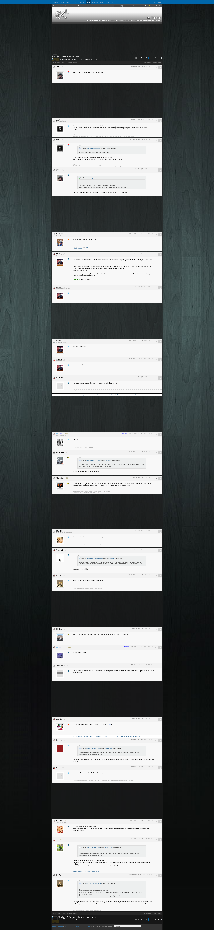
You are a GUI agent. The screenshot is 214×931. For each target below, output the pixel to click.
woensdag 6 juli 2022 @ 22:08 (137, 286)
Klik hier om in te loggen (71, 5)
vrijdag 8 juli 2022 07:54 (93, 748)
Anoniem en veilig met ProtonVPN (107, 736)
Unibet (63, 63)
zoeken (107, 2)
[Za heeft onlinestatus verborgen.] (54, 839)
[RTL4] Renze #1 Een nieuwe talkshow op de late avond (75, 59)
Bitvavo (75, 63)
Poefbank (59, 378)
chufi (58, 234)
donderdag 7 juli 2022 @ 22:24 (137, 530)
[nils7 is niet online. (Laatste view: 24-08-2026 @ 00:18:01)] (54, 121)
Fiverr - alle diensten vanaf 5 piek (81, 736)
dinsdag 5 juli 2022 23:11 (93, 148)
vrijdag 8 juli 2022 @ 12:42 (138, 766)
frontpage (56, 2)
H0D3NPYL (109, 460)
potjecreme (60, 452)
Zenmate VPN (107, 395)
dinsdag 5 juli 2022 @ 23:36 (137, 169)
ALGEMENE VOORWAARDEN (73, 926)
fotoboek (95, 2)
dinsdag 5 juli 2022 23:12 (93, 178)
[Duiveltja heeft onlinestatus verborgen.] (54, 740)
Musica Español (77, 248)
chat (101, 2)
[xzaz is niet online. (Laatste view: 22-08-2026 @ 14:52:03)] (54, 67)
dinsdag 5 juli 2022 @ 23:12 (137, 139)
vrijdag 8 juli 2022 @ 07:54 (138, 664)
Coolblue (69, 63)
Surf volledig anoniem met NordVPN (87, 395)
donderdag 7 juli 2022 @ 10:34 (137, 451)
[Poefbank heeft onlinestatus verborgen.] (54, 378)
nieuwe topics (157, 63)
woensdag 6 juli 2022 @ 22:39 (137, 358)
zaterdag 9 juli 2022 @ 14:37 (137, 820)
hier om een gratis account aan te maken (90, 5)
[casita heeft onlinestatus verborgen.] (54, 768)
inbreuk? (157, 5)
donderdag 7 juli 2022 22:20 (95, 558)
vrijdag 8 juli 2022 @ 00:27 (138, 628)
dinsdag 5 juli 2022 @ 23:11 (137, 66)
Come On (75, 250)
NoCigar (59, 629)
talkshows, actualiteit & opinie (71, 57)
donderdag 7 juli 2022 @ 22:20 (137, 477)
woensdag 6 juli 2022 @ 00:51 (137, 233)
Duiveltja (59, 740)
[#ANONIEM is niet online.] (54, 665)
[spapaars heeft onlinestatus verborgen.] (54, 821)
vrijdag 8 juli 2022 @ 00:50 (138, 646)
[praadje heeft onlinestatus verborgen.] (54, 719)
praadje (59, 719)
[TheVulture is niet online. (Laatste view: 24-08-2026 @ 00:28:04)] (54, 478)
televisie (59, 57)
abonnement (56, 63)
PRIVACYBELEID (57, 926)
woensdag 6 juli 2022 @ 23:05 (137, 433)
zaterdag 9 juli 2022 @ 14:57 (137, 838)
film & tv (75, 2)
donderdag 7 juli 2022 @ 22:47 (137, 574)
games (68, 2)
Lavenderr (62, 647)
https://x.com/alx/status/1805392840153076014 (86, 871)
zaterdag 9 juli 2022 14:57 (93, 883)
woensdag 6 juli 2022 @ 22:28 (137, 340)
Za (57, 839)
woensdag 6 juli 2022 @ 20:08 (137, 253)
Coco (60, 433)
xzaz (58, 66)
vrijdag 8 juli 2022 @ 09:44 (138, 718)
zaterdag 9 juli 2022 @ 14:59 (137, 874)
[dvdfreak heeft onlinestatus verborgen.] (54, 254)
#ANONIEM (60, 665)
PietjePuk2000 (109, 748)
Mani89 (59, 531)
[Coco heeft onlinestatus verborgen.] (54, 434)
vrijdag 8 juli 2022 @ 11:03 (138, 739)
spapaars (59, 821)
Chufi (86, 247)
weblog (82, 2)
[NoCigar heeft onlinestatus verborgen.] (54, 629)
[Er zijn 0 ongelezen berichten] (155, 2)
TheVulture (60, 478)
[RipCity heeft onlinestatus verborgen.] (54, 575)
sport (62, 2)
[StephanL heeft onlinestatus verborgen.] (54, 550)
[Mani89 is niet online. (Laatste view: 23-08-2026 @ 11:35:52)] (54, 532)
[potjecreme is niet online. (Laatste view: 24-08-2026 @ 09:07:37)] (54, 452)
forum (88, 2)
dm (112, 2)
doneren (151, 5)
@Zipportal (76, 279)
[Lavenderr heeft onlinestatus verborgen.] (54, 647)
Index (53, 57)
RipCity (58, 575)
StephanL (59, 550)
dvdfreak (59, 253)
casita (58, 768)
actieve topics (148, 63)
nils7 (58, 120)
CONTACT (86, 926)
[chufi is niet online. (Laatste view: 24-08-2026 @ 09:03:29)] (54, 234)
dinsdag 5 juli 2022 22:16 (93, 460)
